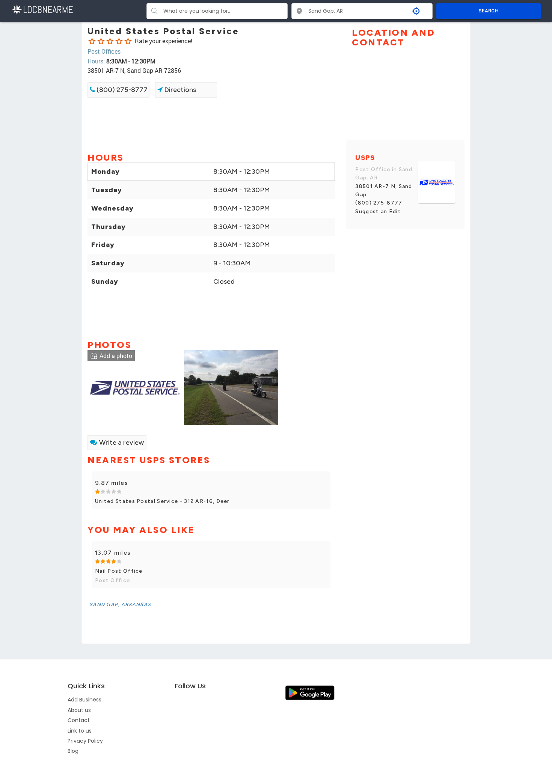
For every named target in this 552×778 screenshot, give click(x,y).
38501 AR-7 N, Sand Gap (383, 190)
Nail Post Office (119, 571)
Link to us (80, 730)
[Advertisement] (211, 124)
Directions (179, 90)
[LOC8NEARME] (42, 9)
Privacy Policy (85, 741)
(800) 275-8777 (121, 90)
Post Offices (104, 51)
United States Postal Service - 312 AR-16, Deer (162, 501)
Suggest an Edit (378, 211)
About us (79, 710)
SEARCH (488, 11)
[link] (134, 387)
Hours (95, 61)
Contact (79, 720)
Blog (73, 751)
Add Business (84, 699)
